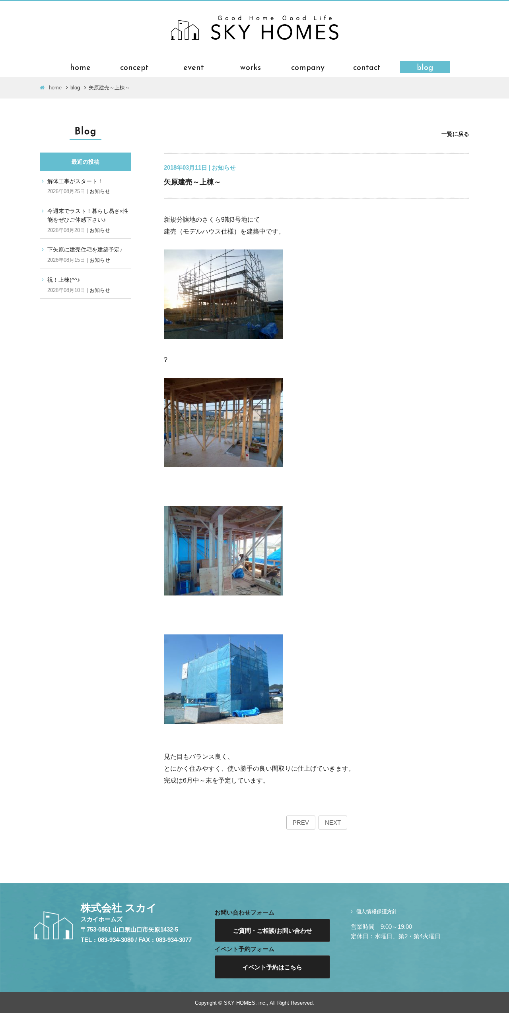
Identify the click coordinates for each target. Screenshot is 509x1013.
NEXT (333, 822)
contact (367, 67)
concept (134, 67)
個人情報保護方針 (376, 911)
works (250, 67)
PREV (301, 822)
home (80, 67)
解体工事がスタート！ (75, 181)
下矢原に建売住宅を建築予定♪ (84, 249)
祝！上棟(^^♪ (63, 279)
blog (425, 67)
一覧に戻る (455, 134)
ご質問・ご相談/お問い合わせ (272, 930)
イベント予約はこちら (272, 967)
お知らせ (99, 191)
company (307, 67)
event (193, 67)
